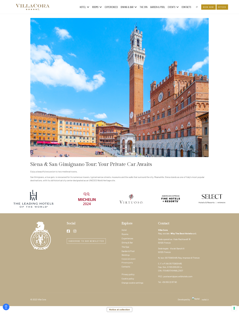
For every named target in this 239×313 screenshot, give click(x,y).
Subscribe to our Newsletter (86, 241)
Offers (222, 7)
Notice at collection (119, 309)
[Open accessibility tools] (6, 307)
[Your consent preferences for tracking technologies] (234, 308)
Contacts (186, 7)
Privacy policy (128, 274)
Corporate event (129, 259)
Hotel (83, 7)
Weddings (126, 255)
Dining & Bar (127, 7)
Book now (208, 7)
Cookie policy (128, 278)
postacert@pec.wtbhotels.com (177, 276)
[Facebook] (68, 231)
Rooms (95, 7)
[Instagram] (74, 231)
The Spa (143, 7)
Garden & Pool (157, 7)
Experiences (111, 7)
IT (197, 7)
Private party (127, 262)
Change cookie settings (132, 282)
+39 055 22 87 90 (169, 282)
